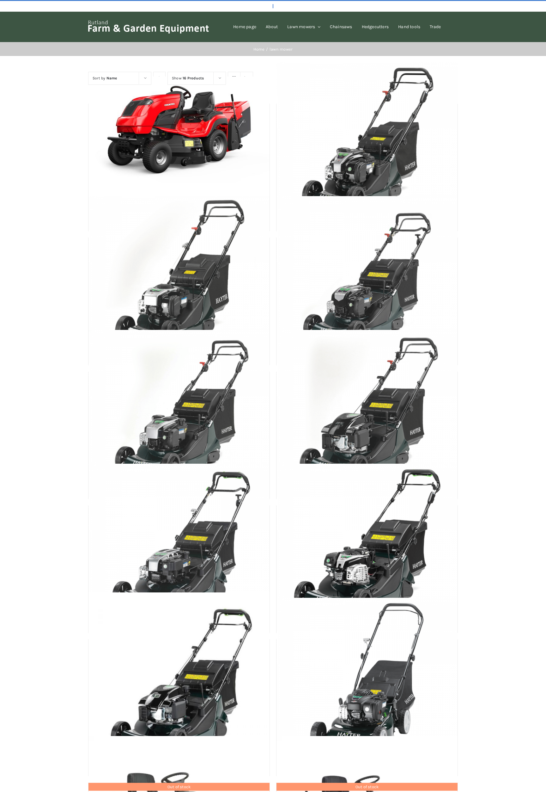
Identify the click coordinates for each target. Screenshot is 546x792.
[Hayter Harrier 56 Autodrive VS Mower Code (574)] (179, 683)
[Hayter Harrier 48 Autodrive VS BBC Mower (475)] (367, 276)
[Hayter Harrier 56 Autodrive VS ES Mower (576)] (367, 544)
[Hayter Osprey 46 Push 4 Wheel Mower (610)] (367, 678)
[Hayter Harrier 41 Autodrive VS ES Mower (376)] (367, 143)
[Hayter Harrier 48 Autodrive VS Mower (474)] (367, 410)
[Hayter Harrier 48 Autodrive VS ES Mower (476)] (179, 410)
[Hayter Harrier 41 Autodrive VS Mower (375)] (179, 276)
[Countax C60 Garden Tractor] (179, 129)
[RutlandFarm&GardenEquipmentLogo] (148, 22)
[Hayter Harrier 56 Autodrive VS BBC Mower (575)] (179, 544)
